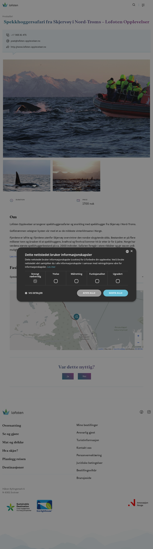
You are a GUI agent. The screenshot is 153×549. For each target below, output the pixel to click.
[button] (34, 293)
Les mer (51, 266)
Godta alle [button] (115, 292)
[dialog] (76, 274)
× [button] (131, 251)
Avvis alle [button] (89, 292)
